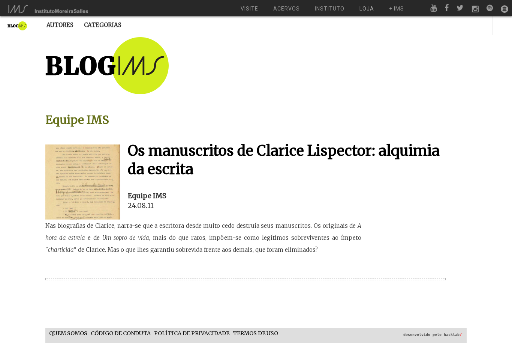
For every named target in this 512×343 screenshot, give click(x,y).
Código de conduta (121, 333)
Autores (59, 25)
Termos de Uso (255, 333)
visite (249, 9)
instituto (329, 9)
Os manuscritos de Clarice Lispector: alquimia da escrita (284, 160)
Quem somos (68, 333)
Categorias (102, 25)
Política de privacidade (191, 333)
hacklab (453, 334)
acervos (286, 9)
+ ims (396, 9)
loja (366, 9)
